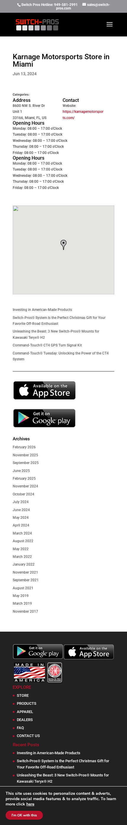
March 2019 (22, 603)
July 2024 (21, 502)
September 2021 (26, 580)
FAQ (20, 728)
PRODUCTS (26, 703)
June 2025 (21, 471)
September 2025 (26, 463)
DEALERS (25, 720)
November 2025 (25, 455)
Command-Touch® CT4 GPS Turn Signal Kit (47, 345)
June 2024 (21, 510)
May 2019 (21, 596)
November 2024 (25, 486)
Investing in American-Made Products (42, 310)
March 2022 (22, 557)
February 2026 (24, 447)
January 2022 (24, 564)
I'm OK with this (24, 815)
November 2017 (25, 611)
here (30, 804)
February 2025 (24, 478)
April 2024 (21, 525)
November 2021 (25, 572)
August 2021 (23, 588)
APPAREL (25, 712)
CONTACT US (28, 735)
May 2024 (21, 518)
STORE (23, 695)
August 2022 (23, 541)
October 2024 (23, 494)
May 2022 (21, 549)
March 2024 (22, 533)
